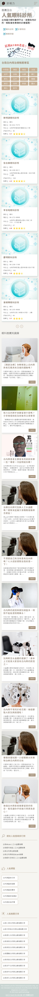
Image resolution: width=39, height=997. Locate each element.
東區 (15, 69)
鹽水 (33, 83)
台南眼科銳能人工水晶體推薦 (14, 848)
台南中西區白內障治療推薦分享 (15, 929)
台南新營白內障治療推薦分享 (14, 959)
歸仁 (33, 74)
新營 (24, 83)
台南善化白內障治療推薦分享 (14, 935)
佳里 (15, 83)
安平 (6, 74)
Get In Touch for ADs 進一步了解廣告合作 (19, 995)
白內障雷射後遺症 (10, 896)
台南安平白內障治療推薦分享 (14, 966)
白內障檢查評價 (9, 902)
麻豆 (6, 83)
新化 (6, 79)
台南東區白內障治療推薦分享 (14, 947)
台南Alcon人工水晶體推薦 (13, 844)
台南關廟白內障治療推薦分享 (14, 953)
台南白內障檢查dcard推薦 (13, 854)
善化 (6, 88)
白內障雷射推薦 (9, 884)
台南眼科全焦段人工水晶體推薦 (15, 858)
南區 (24, 69)
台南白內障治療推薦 (10, 851)
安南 (15, 74)
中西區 (6, 69)
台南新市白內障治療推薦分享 (14, 972)
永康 (24, 74)
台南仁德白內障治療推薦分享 (14, 923)
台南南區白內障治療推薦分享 (14, 941)
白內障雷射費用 (9, 890)
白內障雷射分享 (9, 878)
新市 (15, 88)
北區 (33, 69)
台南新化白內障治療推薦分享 (14, 978)
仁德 (24, 79)
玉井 (15, 79)
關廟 (33, 79)
